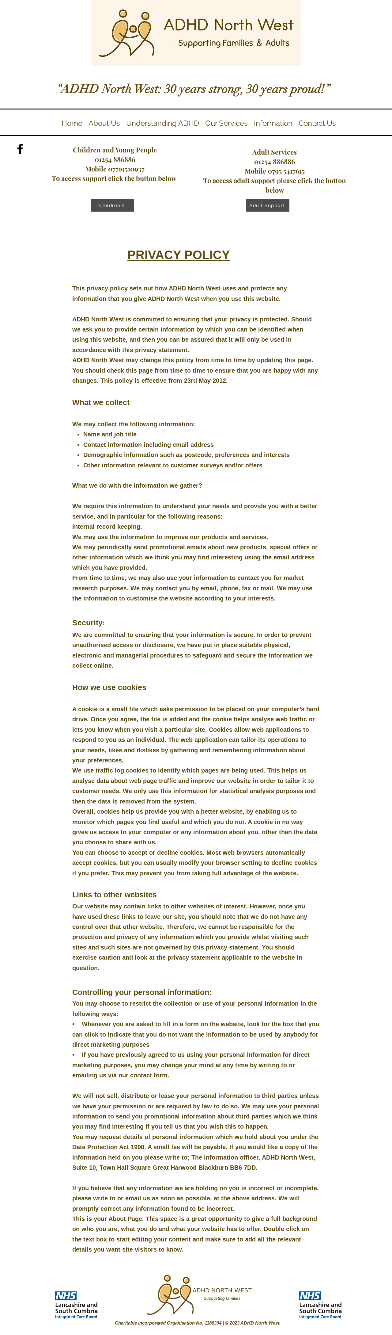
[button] (162, 123)
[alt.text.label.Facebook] (20, 149)
